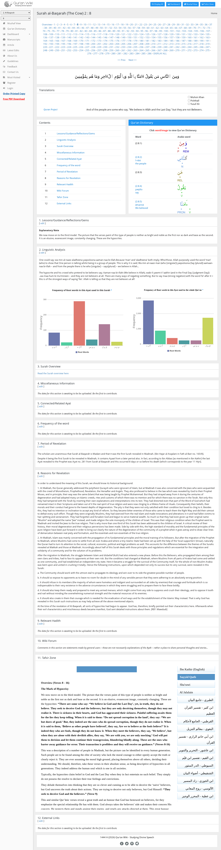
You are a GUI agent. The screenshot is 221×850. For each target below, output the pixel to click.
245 (195, 46)
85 (95, 30)
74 (44, 30)
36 (206, 24)
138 (57, 37)
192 (45, 43)
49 (96, 27)
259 (111, 50)
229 (99, 46)
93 (132, 30)
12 (94, 24)
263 (135, 50)
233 (123, 46)
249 (51, 50)
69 (190, 27)
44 (73, 27)
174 (105, 40)
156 (165, 37)
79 (67, 30)
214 (177, 43)
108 (45, 34)
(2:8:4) (138, 185)
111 (63, 34)
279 (107, 53)
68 (185, 27)
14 (103, 24)
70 (194, 27)
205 (123, 43)
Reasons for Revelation (68, 178)
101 (172, 30)
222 (57, 46)
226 (81, 46)
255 (87, 50)
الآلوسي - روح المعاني (200, 788)
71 (199, 27)
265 (147, 50)
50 (101, 27)
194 (57, 43)
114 (81, 34)
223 (63, 46)
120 (117, 34)
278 (101, 53)
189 (195, 40)
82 (81, 30)
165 (51, 40)
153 (147, 37)
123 (135, 34)
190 (202, 40)
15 (108, 24)
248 (45, 50)
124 (141, 34)
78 (62, 30)
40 (55, 27)
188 (189, 40)
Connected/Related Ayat (69, 158)
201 (99, 43)
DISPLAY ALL (160, 53)
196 (69, 43)
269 (171, 50)
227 (87, 46)
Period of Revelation (67, 171)
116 (93, 34)
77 (58, 30)
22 (141, 24)
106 (202, 30)
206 (129, 43)
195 (63, 43)
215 (183, 43)
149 (123, 37)
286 (149, 53)
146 (105, 37)
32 (187, 24)
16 (113, 24)
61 (152, 27)
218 (202, 43)
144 (93, 37)
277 (95, 53)
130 (177, 34)
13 (99, 24)
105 (196, 30)
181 (147, 40)
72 (204, 27)
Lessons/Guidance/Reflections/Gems (76, 133)
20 (131, 24)
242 (177, 46)
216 (189, 43)
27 (164, 24)
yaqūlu (138, 189)
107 (208, 30)
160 (189, 37)
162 (202, 37)
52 (110, 27)
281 (119, 53)
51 (106, 27)
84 (90, 30)
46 (82, 27)
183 (159, 40)
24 (150, 24)
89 (114, 30)
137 (51, 37)
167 (63, 40)
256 (93, 50)
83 (86, 30)
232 (117, 46)
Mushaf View (191, 4)
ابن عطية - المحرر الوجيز (198, 796)
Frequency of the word (68, 165)
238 (153, 46)
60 (148, 27)
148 (117, 37)
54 (120, 27)
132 (189, 34)
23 (145, 24)
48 (92, 27)
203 (111, 43)
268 (165, 50)
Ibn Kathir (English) (191, 669)
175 (111, 40)
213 (171, 43)
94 (137, 30)
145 (99, 37)
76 (53, 30)
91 (123, 30)
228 (93, 46)
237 (147, 46)
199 (87, 43)
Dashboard (175, 4)
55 (124, 27)
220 (45, 46)
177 (123, 40)
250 (57, 50)
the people (140, 163)
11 (89, 24)
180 (141, 40)
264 (141, 50)
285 (143, 53)
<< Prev (122, 59)
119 (111, 34)
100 (166, 30)
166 (57, 40)
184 (165, 40)
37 (210, 24)
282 (125, 53)
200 (93, 43)
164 (45, 40)
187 (183, 40)
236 (141, 46)
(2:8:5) (138, 201)
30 (178, 24)
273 (195, 50)
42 (64, 27)
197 (75, 43)
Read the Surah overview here (53, 373)
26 (159, 24)
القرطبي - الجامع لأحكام (199, 721)
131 (183, 34)
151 (135, 37)
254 (81, 50)
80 (72, 30)
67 (180, 27)
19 (127, 24)
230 (105, 46)
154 (153, 37)
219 (208, 43)
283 (131, 53)
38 (45, 27)
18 (122, 24)
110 (57, 34)
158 (177, 37)
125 (147, 34)
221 (51, 46)
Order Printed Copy (14, 93)
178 (129, 40)
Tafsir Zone (209, 4)
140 (69, 37)
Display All (158, 4)
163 (208, 37)
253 (75, 50)
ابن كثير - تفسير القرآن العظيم (199, 710)
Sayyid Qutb (187, 677)
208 (141, 43)
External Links (64, 203)
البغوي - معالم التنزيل (201, 729)
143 (87, 37)
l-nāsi (138, 160)
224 (69, 46)
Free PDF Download (14, 98)
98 (156, 30)
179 (135, 40)
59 (143, 27)
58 (138, 27)
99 (160, 30)
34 (196, 24)
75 (48, 30)
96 (146, 30)
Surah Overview (65, 146)
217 (195, 43)
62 (157, 27)
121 (123, 34)
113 (75, 34)
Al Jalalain (185, 692)
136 (45, 37)
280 (113, 53)
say (137, 192)
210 (153, 43)
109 (51, 34)
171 (87, 40)
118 (105, 34)
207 (135, 43)
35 (201, 24)
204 (117, 43)
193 (51, 43)
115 (87, 34)
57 (134, 27)
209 (147, 43)
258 (105, 50)
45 (78, 27)
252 (69, 50)
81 (76, 30)
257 (99, 50)
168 (69, 40)
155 (159, 37)
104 (190, 30)
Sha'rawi (184, 684)
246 (202, 46)
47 (87, 27)
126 (153, 34)
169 (75, 40)
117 (99, 34)
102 (178, 30)
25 (154, 24)
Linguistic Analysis (66, 139)
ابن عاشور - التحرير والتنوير (197, 750)
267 (159, 50)
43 (69, 27)
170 (81, 40)
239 (159, 46)
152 (141, 37)
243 (183, 46)
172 (93, 40)
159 (183, 37)
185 (171, 40)
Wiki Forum (63, 190)
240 (165, 46)
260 (117, 50)
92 (128, 30)
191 (208, 40)
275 (208, 50)
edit (42, 223)
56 (129, 27)
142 (81, 37)
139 (63, 37)
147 (111, 37)
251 (63, 50)
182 (153, 40)
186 (177, 40)
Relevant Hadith (65, 184)
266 (153, 50)
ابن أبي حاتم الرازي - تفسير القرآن (197, 739)
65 (171, 27)
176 (117, 40)
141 (75, 37)
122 (129, 34)
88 (109, 30)
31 (182, 24)
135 (208, 34)
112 (69, 34)
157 (171, 37)
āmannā (139, 204)
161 (195, 37)
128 (165, 34)
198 (81, 43)
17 (117, 24)
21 (136, 24)
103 (184, 30)
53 (115, 27)
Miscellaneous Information (70, 152)
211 (159, 43)
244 (189, 46)
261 (123, 50)
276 (89, 53)
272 (189, 50)
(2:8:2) (138, 157)
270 (177, 50)
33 (192, 24)
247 (208, 46)
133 (195, 34)
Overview (47, 24)
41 (59, 27)
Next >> (133, 59)
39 (50, 27)
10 (85, 24)
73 (208, 27)
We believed (141, 207)
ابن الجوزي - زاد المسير (199, 780)
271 (183, 50)
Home (214, 13)
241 (171, 46)
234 (129, 46)
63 (162, 27)
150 (129, 37)
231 (111, 46)
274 (202, 50)
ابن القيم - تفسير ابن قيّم (198, 757)
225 (75, 46)
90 (118, 30)
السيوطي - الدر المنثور (200, 765)
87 (104, 30)
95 (142, 30)
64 (166, 27)
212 (165, 43)
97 (151, 30)
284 (137, 53)
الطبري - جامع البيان (201, 700)
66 (176, 27)
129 (171, 34)
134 (202, 34)
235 (135, 46)
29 (173, 24)
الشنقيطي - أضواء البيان (199, 773)
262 (129, 50)
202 (105, 43)
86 (100, 30)
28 (168, 24)
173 (99, 40)
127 (159, 34)
